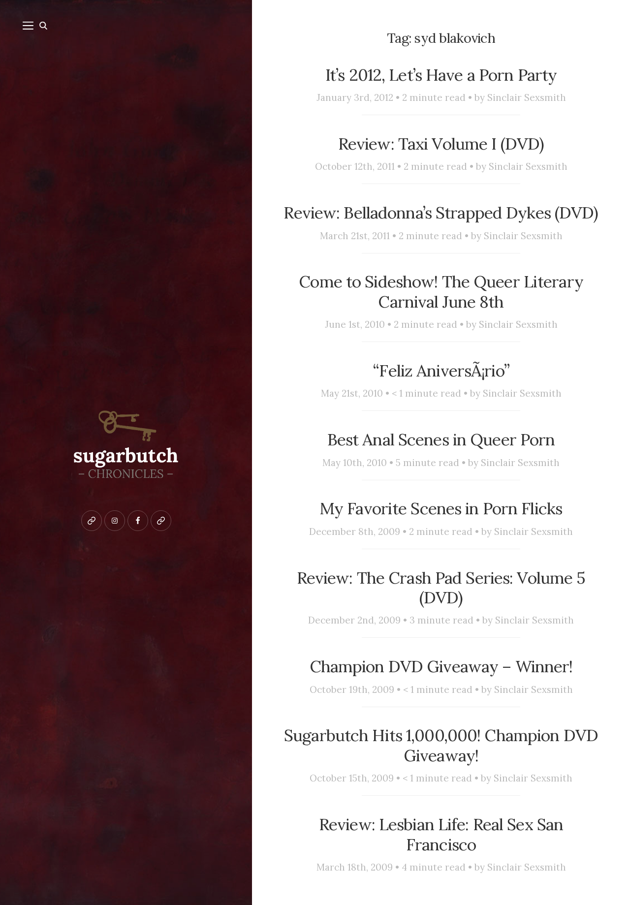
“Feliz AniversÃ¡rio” (441, 370)
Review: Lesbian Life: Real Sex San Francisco (441, 834)
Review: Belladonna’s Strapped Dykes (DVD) (441, 212)
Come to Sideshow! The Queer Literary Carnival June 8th (441, 291)
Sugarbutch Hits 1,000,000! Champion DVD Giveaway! (441, 745)
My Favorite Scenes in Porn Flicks (441, 508)
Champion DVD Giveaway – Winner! (441, 666)
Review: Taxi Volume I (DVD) (441, 143)
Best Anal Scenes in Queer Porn (441, 439)
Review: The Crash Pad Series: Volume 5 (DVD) (441, 587)
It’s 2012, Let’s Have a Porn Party (441, 74)
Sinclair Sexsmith (526, 97)
